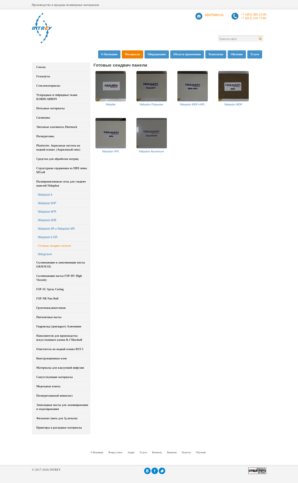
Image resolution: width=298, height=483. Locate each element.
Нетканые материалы (50, 108)
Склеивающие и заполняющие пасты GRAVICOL (60, 264)
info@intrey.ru (214, 14)
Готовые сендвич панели (54, 245)
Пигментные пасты (48, 317)
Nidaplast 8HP (47, 203)
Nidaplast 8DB (47, 220)
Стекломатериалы (48, 85)
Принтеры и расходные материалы (59, 427)
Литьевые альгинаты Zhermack (56, 126)
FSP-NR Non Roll (47, 298)
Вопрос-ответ (115, 452)
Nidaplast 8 (45, 194)
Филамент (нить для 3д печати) (56, 418)
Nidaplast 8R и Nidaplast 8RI (56, 228)
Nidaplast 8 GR (47, 237)
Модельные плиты (48, 386)
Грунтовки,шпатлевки (51, 307)
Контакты (157, 452)
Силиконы (43, 117)
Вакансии (172, 452)
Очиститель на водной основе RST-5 (59, 349)
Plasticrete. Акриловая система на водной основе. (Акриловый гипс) (58, 147)
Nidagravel (45, 254)
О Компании (109, 54)
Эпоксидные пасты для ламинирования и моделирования (62, 407)
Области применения (187, 54)
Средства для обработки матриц (57, 158)
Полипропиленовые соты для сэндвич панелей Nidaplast (61, 183)
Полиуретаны (45, 136)
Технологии (215, 54)
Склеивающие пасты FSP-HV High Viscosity (59, 277)
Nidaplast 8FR (47, 211)
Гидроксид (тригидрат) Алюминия (58, 326)
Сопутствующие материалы (54, 377)
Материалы (132, 54)
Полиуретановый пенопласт (54, 395)
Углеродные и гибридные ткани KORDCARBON (56, 97)
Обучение (237, 54)
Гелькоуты (43, 76)
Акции (131, 452)
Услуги (254, 54)
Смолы (41, 67)
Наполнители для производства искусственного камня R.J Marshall (59, 337)
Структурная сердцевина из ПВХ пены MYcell (61, 170)
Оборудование (157, 54)
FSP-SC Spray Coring (50, 289)
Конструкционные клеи (51, 358)
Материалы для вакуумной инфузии (60, 367)
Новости (186, 452)
